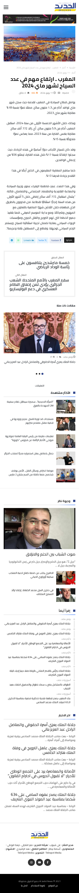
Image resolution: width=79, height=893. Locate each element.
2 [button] (39, 374)
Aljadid (65, 93)
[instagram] (31, 862)
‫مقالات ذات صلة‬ (66, 306)
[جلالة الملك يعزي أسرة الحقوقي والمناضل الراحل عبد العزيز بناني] (39, 332)
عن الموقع (53, 885)
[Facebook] (47, 862)
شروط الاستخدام (38, 885)
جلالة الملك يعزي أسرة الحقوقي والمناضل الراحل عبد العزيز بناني (39, 361)
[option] (39, 338)
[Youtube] (39, 862)
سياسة (9, 350)
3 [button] (36, 374)
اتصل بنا (24, 885)
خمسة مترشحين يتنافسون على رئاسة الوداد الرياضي (44, 262)
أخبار (64, 67)
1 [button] (42, 374)
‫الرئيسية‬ (72, 67)
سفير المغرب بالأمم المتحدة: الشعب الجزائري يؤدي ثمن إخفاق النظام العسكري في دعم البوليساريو (39, 282)
